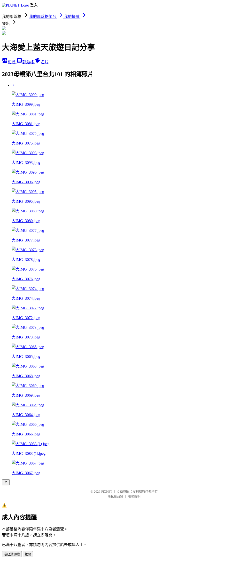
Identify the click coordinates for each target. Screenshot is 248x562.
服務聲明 (134, 496)
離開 (28, 554)
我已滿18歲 (12, 554)
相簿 (12, 62)
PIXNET (106, 491)
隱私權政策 (115, 496)
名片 (44, 62)
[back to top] (6, 482)
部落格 (28, 62)
